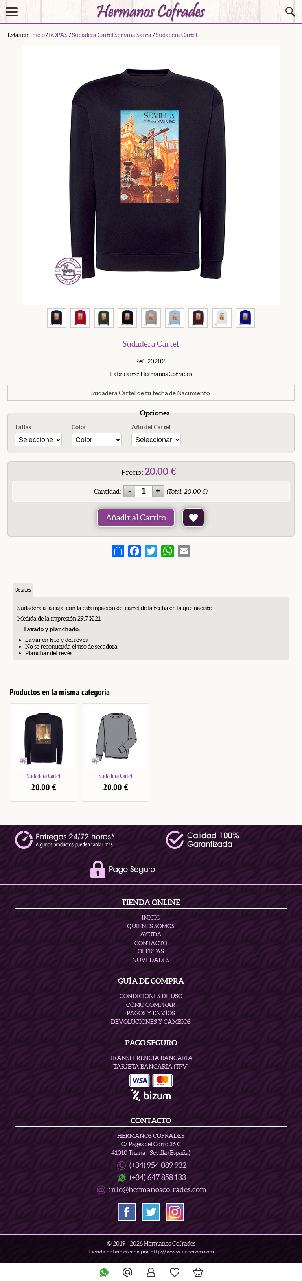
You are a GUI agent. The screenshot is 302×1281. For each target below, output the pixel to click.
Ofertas (151, 951)
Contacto (150, 943)
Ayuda (151, 934)
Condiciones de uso (151, 996)
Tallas (23, 427)
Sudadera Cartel (44, 776)
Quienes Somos (151, 926)
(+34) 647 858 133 (158, 1177)
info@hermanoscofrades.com (157, 1189)
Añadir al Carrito (136, 517)
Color (79, 427)
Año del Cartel (151, 427)
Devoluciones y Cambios (151, 1021)
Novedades (150, 960)
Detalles (23, 589)
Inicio (151, 917)
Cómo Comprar (150, 1004)
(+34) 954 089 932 (157, 1165)
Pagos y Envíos (151, 1013)
